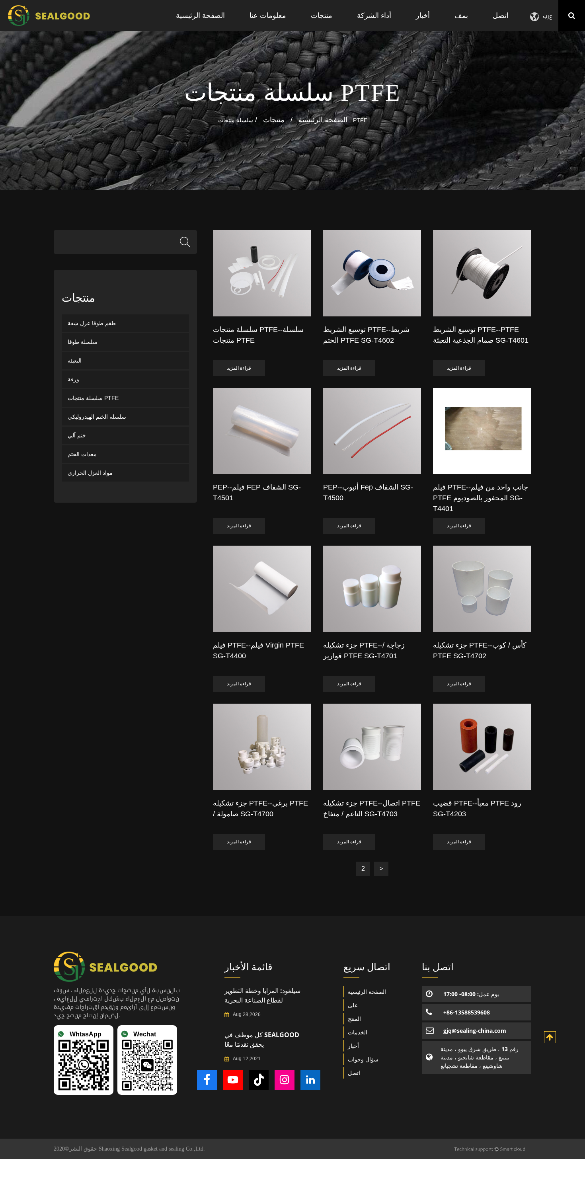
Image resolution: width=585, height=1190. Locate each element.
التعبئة (75, 360)
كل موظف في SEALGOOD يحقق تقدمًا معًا (261, 1039)
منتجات (321, 15)
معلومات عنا (268, 15)
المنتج (354, 1018)
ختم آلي (77, 435)
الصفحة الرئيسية (200, 15)
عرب (547, 16)
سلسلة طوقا (83, 342)
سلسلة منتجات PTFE (93, 398)
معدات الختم (82, 454)
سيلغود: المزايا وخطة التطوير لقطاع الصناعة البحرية (262, 995)
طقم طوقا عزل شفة (92, 323)
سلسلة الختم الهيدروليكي (97, 417)
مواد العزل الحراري (90, 473)
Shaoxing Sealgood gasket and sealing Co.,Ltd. (152, 1149)
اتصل (501, 15)
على (353, 1005)
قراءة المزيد (239, 368)
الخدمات (357, 1032)
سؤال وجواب (363, 1059)
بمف (461, 15)
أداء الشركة (374, 15)
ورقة (73, 379)
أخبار (423, 15)
